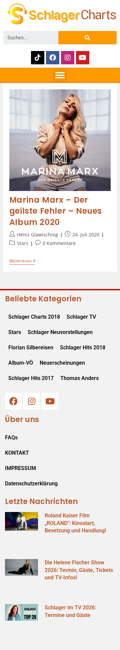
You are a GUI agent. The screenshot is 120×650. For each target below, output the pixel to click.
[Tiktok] (37, 57)
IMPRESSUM (20, 468)
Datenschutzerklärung (31, 483)
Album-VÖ (20, 363)
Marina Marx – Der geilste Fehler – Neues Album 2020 (55, 211)
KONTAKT (17, 453)
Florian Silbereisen (30, 347)
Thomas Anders (79, 378)
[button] (60, 75)
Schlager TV (81, 317)
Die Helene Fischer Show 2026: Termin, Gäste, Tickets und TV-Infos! (79, 570)
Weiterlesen (22, 261)
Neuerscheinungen (62, 363)
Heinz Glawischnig (37, 234)
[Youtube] (82, 57)
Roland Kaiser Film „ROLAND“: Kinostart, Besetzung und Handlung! (75, 523)
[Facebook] (52, 57)
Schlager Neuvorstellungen (60, 332)
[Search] (87, 37)
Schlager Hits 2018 (82, 347)
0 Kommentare (59, 243)
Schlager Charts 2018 (34, 317)
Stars (22, 243)
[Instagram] (67, 57)
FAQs (11, 437)
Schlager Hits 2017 (31, 378)
